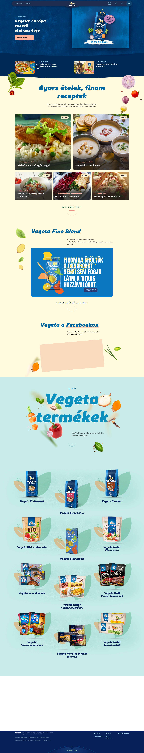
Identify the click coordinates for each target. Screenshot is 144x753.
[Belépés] (122, 3)
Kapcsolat (17, 737)
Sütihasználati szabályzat (34, 740)
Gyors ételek (19, 3)
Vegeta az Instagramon (109, 737)
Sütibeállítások (46, 740)
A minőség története (123, 733)
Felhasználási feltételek (43, 737)
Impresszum (24, 737)
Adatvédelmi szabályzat (21, 740)
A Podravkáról (32, 737)
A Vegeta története (98, 736)
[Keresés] (116, 3)
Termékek (28, 3)
